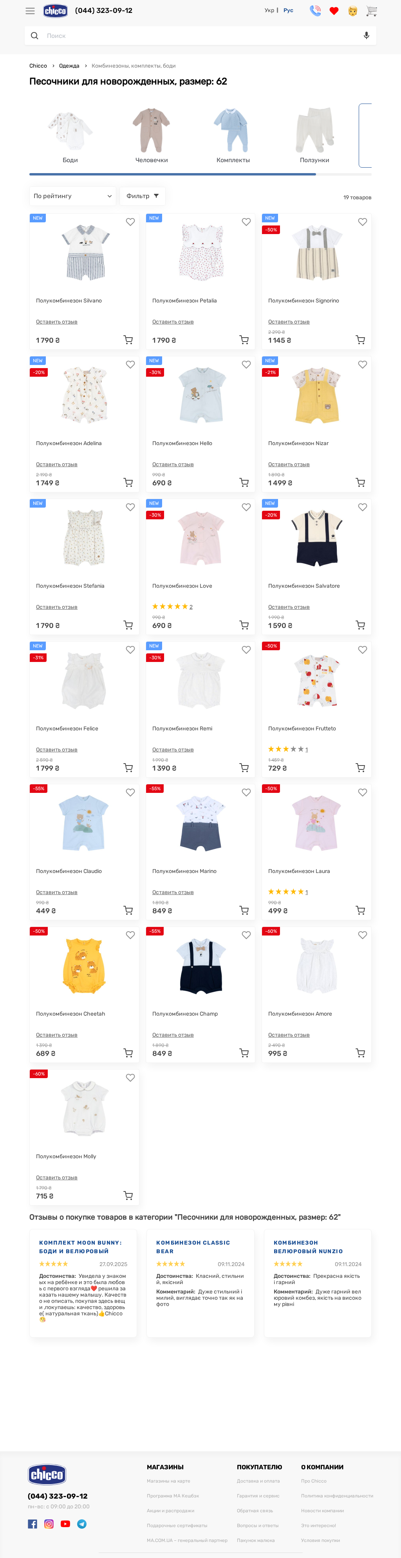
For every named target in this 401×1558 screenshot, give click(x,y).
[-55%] (84, 823)
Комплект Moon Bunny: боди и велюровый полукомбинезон (80, 1248)
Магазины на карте (168, 1481)
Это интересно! (318, 1525)
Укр (269, 10)
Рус (288, 10)
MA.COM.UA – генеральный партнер (187, 1540)
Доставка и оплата (258, 1481)
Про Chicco (314, 1481)
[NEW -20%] (84, 395)
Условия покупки (320, 1540)
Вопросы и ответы (258, 1525)
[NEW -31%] (84, 680)
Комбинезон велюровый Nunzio (308, 1247)
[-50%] (316, 680)
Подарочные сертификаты (177, 1525)
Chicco (38, 66)
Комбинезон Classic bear (193, 1247)
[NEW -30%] (200, 395)
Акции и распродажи (170, 1510)
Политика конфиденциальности (337, 1496)
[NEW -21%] (316, 395)
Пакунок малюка (256, 1540)
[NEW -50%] (316, 253)
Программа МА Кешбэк (173, 1496)
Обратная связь (255, 1510)
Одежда (69, 66)
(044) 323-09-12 (103, 11)
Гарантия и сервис (258, 1496)
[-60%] (316, 966)
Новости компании (322, 1510)
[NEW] (84, 253)
